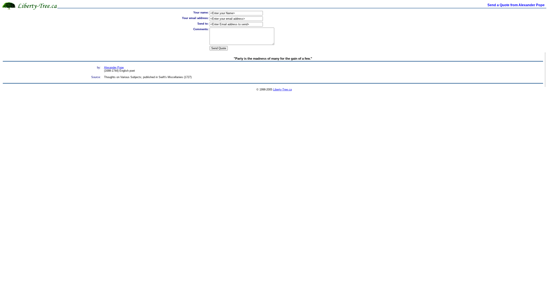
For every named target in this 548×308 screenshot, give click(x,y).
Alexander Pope (114, 67)
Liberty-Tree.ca (282, 89)
